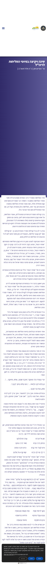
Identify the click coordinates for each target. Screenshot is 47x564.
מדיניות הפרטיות (8, 554)
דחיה (31, 558)
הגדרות (23, 558)
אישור (39, 558)
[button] (3, 28)
